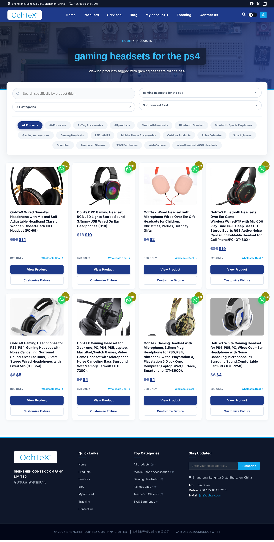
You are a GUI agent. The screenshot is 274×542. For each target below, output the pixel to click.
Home (70, 15)
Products (91, 15)
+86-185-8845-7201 (86, 3)
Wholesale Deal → (52, 258)
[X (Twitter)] (258, 4)
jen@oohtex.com (210, 495)
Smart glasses (242, 135)
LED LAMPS (102, 135)
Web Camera (157, 145)
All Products (30, 125)
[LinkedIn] (265, 4)
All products (122, 125)
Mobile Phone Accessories (138, 135)
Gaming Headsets (72, 135)
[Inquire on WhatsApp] (61, 169)
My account (155, 15)
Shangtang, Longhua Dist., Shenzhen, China (38, 3)
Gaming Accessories (35, 135)
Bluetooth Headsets (154, 125)
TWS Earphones (127, 145)
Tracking (184, 15)
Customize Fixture (36, 280)
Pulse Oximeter (212, 135)
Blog (133, 15)
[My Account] (263, 15)
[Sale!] (37, 187)
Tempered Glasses (93, 145)
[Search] (244, 15)
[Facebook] (251, 4)
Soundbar (63, 145)
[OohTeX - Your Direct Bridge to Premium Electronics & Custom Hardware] (24, 15)
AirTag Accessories (90, 125)
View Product (37, 269)
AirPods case (57, 125)
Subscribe (249, 466)
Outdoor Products (179, 135)
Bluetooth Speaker (191, 125)
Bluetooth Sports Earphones (233, 125)
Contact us (209, 15)
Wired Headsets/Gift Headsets (197, 145)
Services (114, 15)
